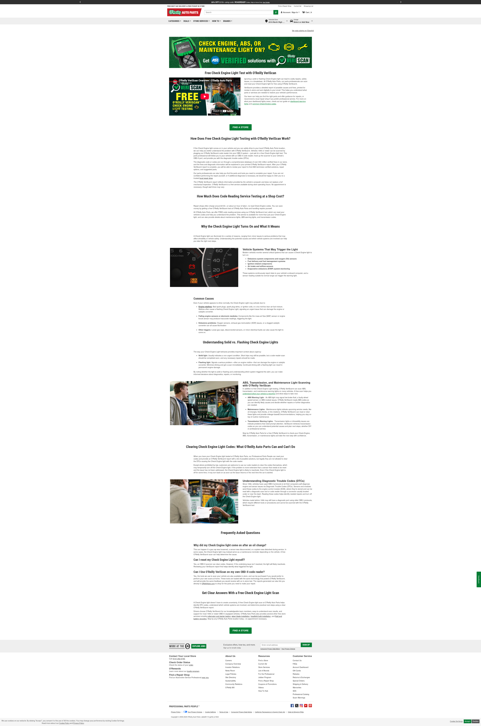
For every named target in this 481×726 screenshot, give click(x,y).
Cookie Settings (456, 721)
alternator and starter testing (219, 616)
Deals (186, 21)
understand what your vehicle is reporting (259, 393)
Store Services (200, 21)
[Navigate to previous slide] (80, 2)
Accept (467, 721)
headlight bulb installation (261, 616)
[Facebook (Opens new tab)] (292, 705)
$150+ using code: (240, 2)
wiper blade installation (241, 616)
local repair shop (206, 178)
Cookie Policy (64, 723)
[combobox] (238, 12)
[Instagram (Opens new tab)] (301, 705)
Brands (226, 21)
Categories (173, 21)
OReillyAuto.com (208, 583)
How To (215, 21)
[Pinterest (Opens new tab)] (310, 705)
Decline (475, 721)
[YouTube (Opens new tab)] (305, 705)
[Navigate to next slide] (400, 2)
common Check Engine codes (264, 104)
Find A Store (241, 127)
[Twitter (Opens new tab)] (296, 705)
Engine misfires (205, 306)
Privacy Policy (78, 723)
